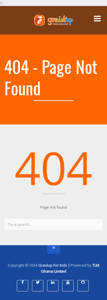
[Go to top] (53, 249)
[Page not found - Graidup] (53, 20)
